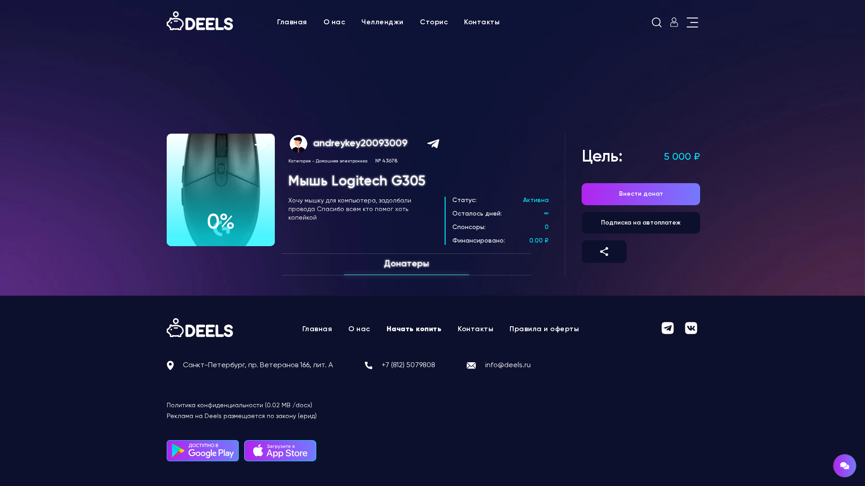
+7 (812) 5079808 (408, 365)
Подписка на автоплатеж (641, 223)
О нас (334, 22)
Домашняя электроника (342, 161)
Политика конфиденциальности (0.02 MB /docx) (239, 405)
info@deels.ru (508, 365)
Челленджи (382, 22)
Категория (299, 161)
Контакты (482, 22)
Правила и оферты (544, 329)
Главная (292, 22)
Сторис (434, 22)
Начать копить (414, 329)
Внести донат (641, 194)
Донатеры (406, 264)
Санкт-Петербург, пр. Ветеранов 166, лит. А (258, 365)
